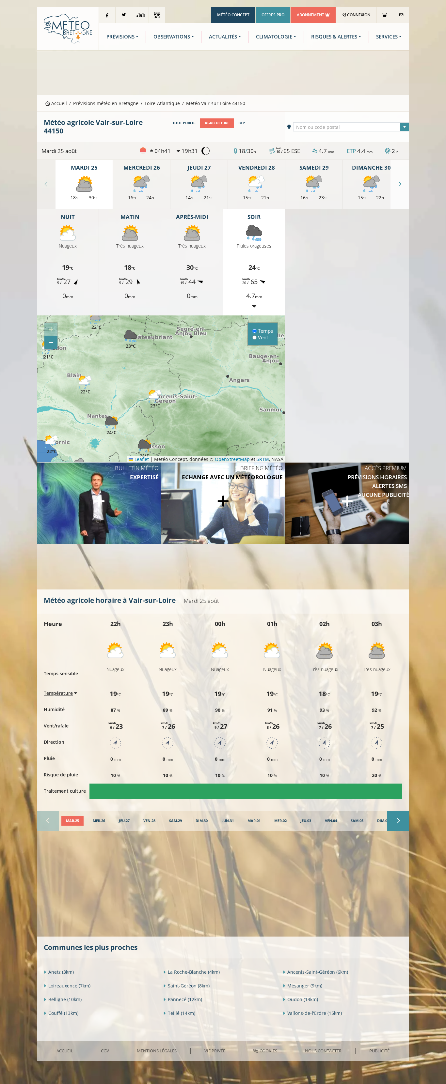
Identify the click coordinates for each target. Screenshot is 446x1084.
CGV (105, 1051)
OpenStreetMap (232, 459)
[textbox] (351, 127)
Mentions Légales (157, 1051)
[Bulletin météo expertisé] (99, 503)
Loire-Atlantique (162, 103)
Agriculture (217, 123)
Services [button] (387, 36)
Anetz (61, 972)
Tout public (184, 123)
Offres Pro (273, 15)
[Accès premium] (347, 503)
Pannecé (185, 999)
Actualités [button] (223, 36)
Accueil (58, 103)
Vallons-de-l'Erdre (314, 1013)
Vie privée (214, 1051)
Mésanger (304, 986)
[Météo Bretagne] (68, 28)
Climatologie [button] (274, 36)
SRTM (263, 459)
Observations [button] (171, 36)
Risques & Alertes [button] (334, 36)
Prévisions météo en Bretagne (105, 103)
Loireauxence (69, 986)
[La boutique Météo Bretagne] (384, 15)
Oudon (302, 999)
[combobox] (351, 126)
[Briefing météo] (223, 503)
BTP (241, 123)
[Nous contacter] (401, 15)
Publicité (379, 1051)
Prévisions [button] (120, 36)
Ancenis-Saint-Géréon (317, 972)
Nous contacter (323, 1051)
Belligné (65, 999)
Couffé (63, 1013)
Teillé (181, 1013)
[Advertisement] (223, 72)
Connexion (358, 15)
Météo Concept (233, 15)
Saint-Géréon (189, 986)
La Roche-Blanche (194, 972)
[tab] (72, 821)
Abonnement (311, 15)
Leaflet (141, 459)
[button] (96, 320)
